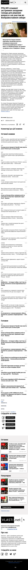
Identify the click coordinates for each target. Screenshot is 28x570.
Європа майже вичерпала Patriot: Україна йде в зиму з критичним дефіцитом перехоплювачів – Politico (13, 231)
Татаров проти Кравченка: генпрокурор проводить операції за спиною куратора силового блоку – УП (11, 246)
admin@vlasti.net (12, 527)
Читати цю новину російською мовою (19, 21)
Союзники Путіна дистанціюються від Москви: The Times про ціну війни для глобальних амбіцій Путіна (14, 267)
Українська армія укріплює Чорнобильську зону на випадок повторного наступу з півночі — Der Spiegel (13, 298)
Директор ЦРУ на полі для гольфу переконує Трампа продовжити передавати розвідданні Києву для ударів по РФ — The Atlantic (13, 306)
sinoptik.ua (13, 411)
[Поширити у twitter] (20, 124)
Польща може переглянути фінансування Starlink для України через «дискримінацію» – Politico (13, 155)
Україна (3, 180)
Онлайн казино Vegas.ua (14, 562)
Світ (2, 137)
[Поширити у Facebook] (17, 125)
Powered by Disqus (5, 510)
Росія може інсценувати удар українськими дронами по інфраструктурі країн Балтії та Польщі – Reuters (12, 275)
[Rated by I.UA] (4, 529)
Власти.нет (10, 117)
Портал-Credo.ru (5, 111)
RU (15, 567)
